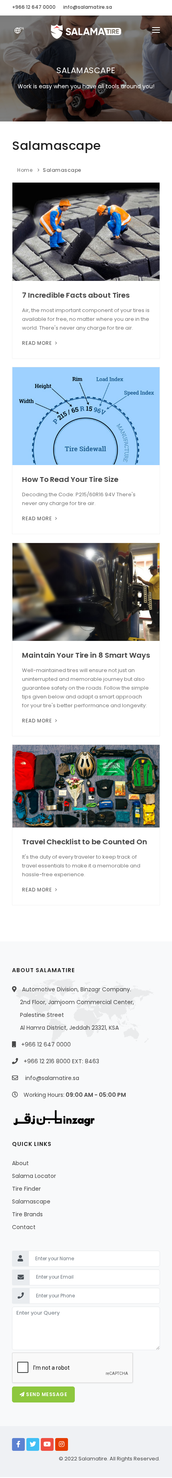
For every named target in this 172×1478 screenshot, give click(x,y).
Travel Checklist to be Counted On (84, 842)
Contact (24, 1227)
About (20, 1163)
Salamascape (62, 170)
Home (24, 170)
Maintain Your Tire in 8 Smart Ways (86, 655)
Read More (38, 343)
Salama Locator (34, 1176)
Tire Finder (26, 1189)
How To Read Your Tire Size (70, 479)
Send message (46, 1394)
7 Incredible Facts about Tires (76, 295)
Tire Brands (27, 1214)
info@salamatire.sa (52, 1078)
